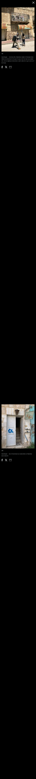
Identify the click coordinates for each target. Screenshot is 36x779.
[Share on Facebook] (3, 67)
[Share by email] (11, 67)
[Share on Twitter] (7, 67)
